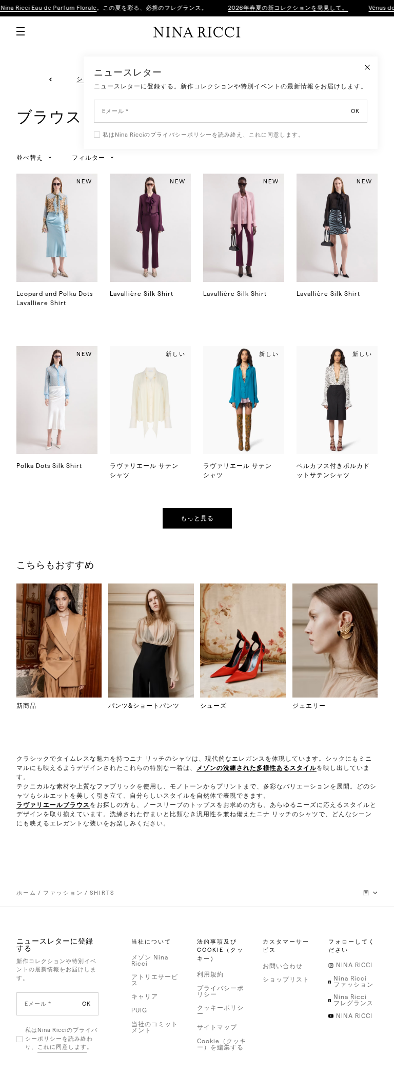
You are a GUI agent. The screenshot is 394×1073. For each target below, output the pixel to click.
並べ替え (29, 158)
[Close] (367, 66)
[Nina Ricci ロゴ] (197, 32)
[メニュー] (16, 27)
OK (86, 1004)
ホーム (26, 893)
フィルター (88, 158)
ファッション (63, 893)
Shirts (102, 893)
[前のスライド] (51, 79)
